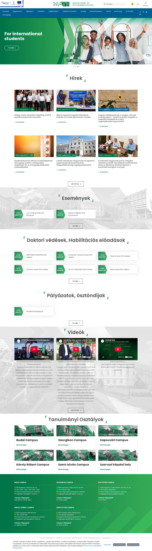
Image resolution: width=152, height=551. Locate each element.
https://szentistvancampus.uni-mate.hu (72, 517)
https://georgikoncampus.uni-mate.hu (71, 492)
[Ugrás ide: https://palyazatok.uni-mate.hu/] (14, 3)
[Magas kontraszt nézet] (132, 4)
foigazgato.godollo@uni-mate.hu (69, 519)
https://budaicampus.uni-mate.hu (28, 492)
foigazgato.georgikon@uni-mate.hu (70, 494)
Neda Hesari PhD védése (119, 269)
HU (138, 4)
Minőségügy (7, 15)
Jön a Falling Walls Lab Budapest (35, 214)
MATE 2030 (16, 35)
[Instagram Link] (142, 12)
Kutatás (83, 11)
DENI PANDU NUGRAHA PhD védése (36, 256)
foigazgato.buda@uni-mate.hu (26, 494)
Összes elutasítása (133, 544)
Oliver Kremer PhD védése (120, 256)
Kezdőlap (6, 11)
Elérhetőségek (21, 445)
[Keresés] (104, 4)
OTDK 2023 (129, 11)
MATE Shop (118, 11)
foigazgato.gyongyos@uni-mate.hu (28, 519)
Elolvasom (20, 122)
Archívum (75, 184)
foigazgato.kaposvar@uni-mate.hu (112, 494)
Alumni (108, 11)
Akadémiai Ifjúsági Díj (34, 311)
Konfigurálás (107, 544)
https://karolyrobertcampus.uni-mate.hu (30, 517)
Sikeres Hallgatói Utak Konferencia (76, 214)
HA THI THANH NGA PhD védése (80, 269)
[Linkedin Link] (139, 14)
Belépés (145, 5)
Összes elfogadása (119, 544)
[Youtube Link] (145, 12)
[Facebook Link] (139, 12)
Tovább (11, 47)
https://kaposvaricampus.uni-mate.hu (113, 492)
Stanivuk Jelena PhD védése (37, 269)
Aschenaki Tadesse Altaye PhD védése (80, 256)
